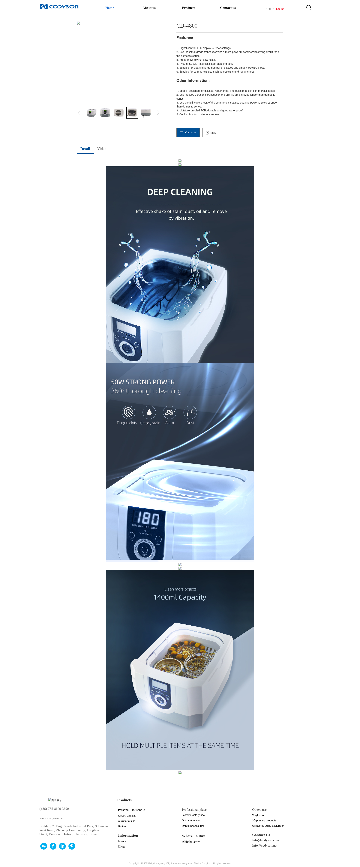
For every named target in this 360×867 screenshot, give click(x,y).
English (280, 8)
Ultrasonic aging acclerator (268, 825)
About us (149, 8)
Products (188, 8)
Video (101, 149)
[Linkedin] (62, 846)
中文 (268, 8)
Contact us (228, 8)
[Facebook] (53, 846)
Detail (85, 149)
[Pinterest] (71, 846)
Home (109, 8)
